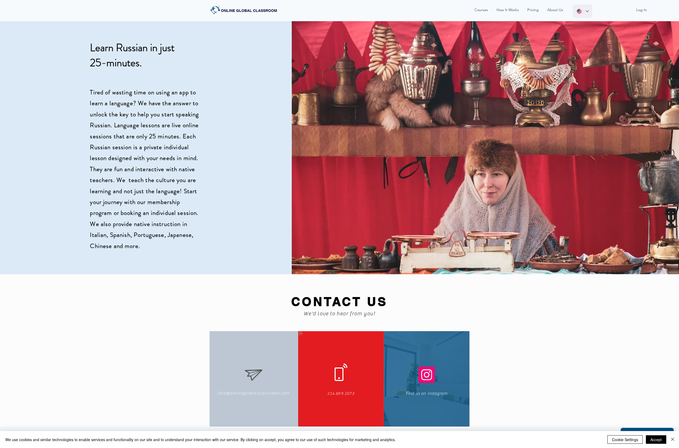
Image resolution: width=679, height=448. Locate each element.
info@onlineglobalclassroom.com (253, 393)
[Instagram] (427, 375)
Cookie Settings (625, 439)
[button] (483, 10)
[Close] (672, 439)
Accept (656, 439)
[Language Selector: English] (582, 11)
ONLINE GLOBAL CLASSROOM (249, 10)
